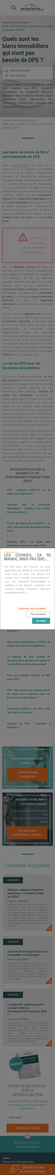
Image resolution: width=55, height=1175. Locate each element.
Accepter (41, 620)
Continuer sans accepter (32, 608)
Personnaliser (38, 614)
